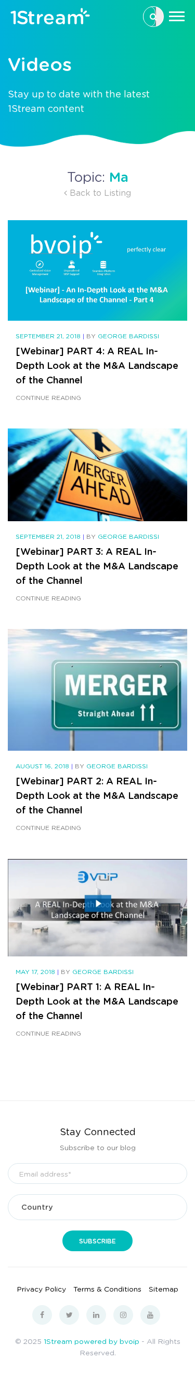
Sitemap (163, 1288)
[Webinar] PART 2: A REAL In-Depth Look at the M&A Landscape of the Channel (97, 795)
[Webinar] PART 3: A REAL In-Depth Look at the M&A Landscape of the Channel (97, 565)
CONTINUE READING (48, 398)
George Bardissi (128, 336)
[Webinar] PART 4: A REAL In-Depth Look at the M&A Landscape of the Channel (97, 365)
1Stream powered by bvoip (91, 1341)
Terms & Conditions (107, 1288)
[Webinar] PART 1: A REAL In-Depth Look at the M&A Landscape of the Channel (97, 1001)
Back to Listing (99, 192)
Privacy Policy (41, 1288)
